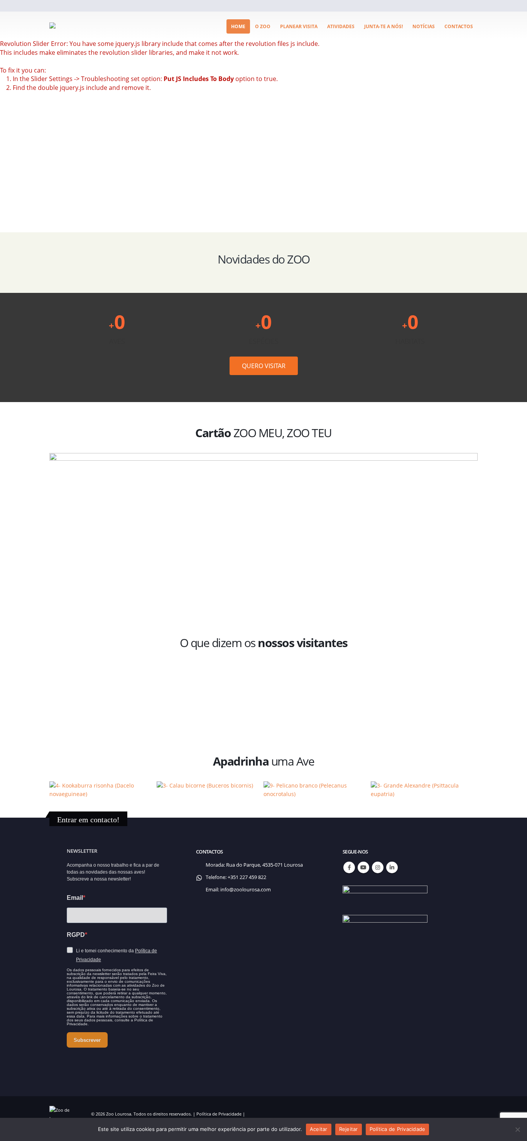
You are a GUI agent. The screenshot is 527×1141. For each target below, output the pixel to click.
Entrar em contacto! (88, 819)
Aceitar (319, 1129)
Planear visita (299, 26)
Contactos (458, 26)
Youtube (363, 867)
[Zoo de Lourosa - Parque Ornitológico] (78, 25)
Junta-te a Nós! (383, 26)
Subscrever (87, 1040)
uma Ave (263, 761)
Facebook (349, 867)
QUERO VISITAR (263, 366)
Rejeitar (348, 1129)
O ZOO (262, 26)
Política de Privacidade (219, 1114)
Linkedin (392, 867)
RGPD (76, 934)
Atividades (341, 26)
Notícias (423, 26)
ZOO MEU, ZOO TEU (263, 433)
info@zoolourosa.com (245, 889)
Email (75, 897)
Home (238, 26)
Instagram (377, 867)
